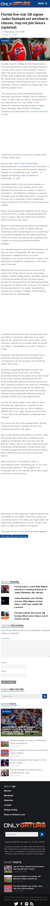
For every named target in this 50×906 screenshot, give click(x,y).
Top (47, 903)
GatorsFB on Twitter (42, 59)
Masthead (8, 795)
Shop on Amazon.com (14, 814)
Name (4, 663)
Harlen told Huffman (23, 163)
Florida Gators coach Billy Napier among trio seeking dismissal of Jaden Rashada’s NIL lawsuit (31, 589)
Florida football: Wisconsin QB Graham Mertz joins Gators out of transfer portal (31, 616)
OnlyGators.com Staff (14, 32)
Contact (7, 805)
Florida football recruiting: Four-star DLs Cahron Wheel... (28, 887)
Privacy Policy (10, 810)
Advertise (8, 800)
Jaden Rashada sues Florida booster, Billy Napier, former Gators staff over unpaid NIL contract (28, 602)
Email (4, 671)
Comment (5, 638)
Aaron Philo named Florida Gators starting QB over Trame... (28, 868)
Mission (7, 791)
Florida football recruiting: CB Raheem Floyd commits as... (27, 877)
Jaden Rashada (20, 536)
